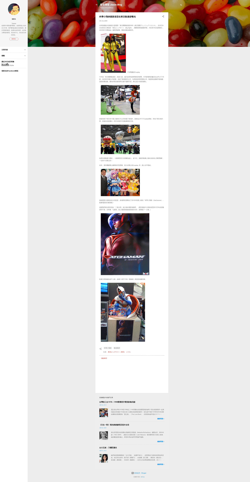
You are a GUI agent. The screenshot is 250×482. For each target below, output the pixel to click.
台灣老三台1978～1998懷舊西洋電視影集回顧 (117, 402)
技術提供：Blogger (140, 473)
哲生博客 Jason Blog (111, 4)
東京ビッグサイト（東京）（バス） (119, 352)
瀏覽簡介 (14, 39)
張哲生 (14, 19)
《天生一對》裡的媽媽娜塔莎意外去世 (114, 425)
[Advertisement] (176, 41)
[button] (163, 16)
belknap (143, 477)
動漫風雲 (117, 348)
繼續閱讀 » (160, 419)
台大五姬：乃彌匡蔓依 (108, 448)
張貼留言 (104, 358)
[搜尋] (181, 5)
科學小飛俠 (107, 348)
